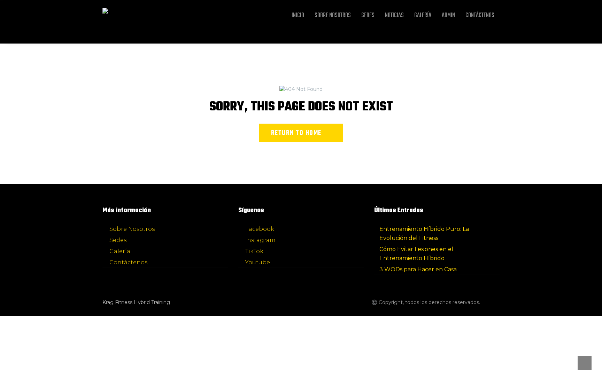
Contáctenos (479, 15)
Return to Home (296, 133)
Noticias (394, 15)
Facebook (259, 229)
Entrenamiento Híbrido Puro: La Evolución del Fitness (424, 233)
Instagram (260, 240)
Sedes (368, 15)
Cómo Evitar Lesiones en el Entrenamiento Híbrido (416, 254)
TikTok (254, 251)
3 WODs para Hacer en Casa (418, 269)
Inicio (298, 15)
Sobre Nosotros (333, 15)
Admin (448, 15)
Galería (422, 15)
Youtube (257, 262)
